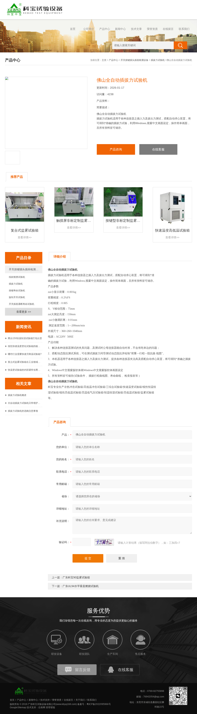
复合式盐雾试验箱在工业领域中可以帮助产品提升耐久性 (25, 362)
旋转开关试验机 (17, 297)
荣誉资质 (152, 28)
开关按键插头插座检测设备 (134, 60)
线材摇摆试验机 (17, 277)
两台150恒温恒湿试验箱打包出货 (25, 338)
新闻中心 (120, 28)
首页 (72, 28)
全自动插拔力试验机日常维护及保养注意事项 (25, 403)
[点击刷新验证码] (104, 542)
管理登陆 (50, 707)
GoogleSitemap (18, 707)
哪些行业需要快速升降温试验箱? (25, 354)
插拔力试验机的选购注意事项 (23, 411)
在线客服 (158, 149)
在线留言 (168, 28)
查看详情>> (25, 237)
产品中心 (104, 28)
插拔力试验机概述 (17, 395)
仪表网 (41, 707)
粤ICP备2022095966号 (99, 704)
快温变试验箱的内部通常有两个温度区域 (25, 370)
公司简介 (88, 28)
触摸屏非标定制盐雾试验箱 (77, 221)
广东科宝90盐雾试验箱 (76, 577)
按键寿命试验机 (17, 290)
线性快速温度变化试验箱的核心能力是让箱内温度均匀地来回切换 (25, 346)
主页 (104, 60)
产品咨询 (116, 149)
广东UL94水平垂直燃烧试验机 (81, 586)
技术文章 (136, 28)
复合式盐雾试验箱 (24, 230)
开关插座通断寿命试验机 (21, 304)
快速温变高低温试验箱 (172, 230)
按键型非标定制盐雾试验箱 (126, 221)
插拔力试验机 (158, 60)
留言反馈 (82, 670)
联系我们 (184, 28)
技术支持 (45, 700)
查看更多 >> (23, 311)
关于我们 (80, 700)
